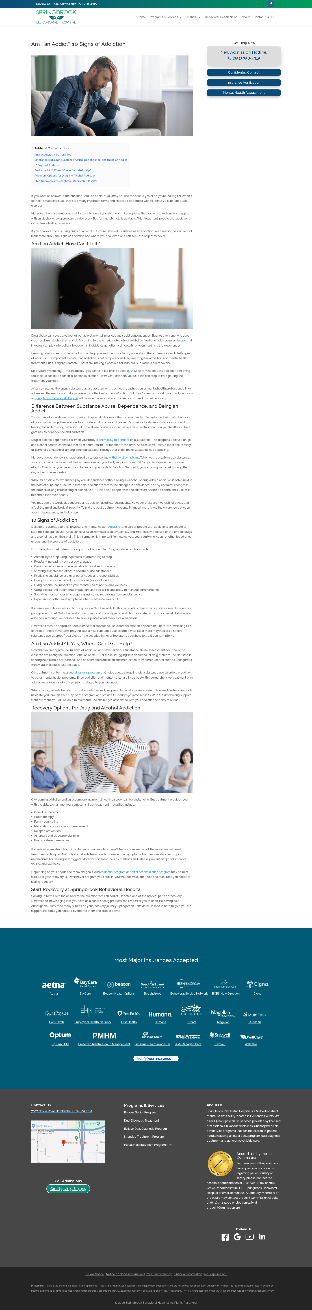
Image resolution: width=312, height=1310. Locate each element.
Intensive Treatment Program (144, 1136)
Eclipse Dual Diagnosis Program (145, 1128)
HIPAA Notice (94, 1274)
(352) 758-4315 (246, 58)
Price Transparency (159, 1274)
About (245, 17)
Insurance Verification (243, 82)
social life (114, 526)
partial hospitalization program (150, 872)
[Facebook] (225, 1239)
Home (141, 17)
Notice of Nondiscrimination (125, 1274)
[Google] (237, 1239)
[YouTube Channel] (250, 1239)
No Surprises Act (215, 1274)
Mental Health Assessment (244, 92)
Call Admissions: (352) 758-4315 (75, 4)
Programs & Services (164, 17)
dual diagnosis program (84, 672)
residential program (112, 872)
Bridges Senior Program (140, 1112)
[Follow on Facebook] (271, 4)
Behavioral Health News (221, 17)
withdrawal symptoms (124, 457)
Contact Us (261, 17)
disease (181, 340)
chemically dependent (114, 440)
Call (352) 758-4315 (68, 1189)
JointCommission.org (226, 1207)
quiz (130, 371)
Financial (191, 17)
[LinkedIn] (262, 1240)
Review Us (43, 4)
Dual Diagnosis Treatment (141, 1120)
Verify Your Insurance (156, 1059)
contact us (237, 1193)
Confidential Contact (243, 72)
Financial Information (188, 1274)
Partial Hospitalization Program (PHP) (149, 1144)
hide (66, 148)
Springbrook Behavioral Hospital (56, 398)
